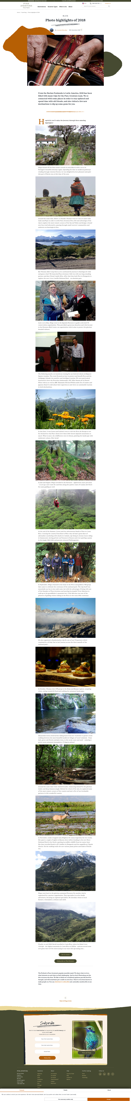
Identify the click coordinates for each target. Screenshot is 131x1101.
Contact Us (69, 1077)
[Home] (26, 6)
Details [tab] (65, 1090)
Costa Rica (40, 1079)
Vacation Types (52, 6)
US (85, 3)
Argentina (39, 1073)
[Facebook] (108, 1074)
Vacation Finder (70, 1073)
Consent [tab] (22, 1090)
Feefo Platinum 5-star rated (40, 0)
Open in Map (20, 1082)
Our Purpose (54, 1073)
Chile (38, 1077)
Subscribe (47, 1058)
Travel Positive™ (55, 1079)
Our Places (53, 1077)
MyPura (68, 1079)
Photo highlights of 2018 (34, 12)
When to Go (63, 6)
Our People (53, 1075)
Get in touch (65, 955)
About (70, 6)
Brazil (38, 1075)
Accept (108, 1099)
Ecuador (39, 1081)
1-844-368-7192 (96, 3)
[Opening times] (101, 3)
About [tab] (109, 1090)
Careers (53, 1081)
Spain (38, 1087)
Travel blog (24, 12)
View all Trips (86, 1053)
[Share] (81, 29)
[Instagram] (112, 1074)
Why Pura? (53, 1083)
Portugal (39, 1085)
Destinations (42, 6)
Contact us (108, 3)
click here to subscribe (62, 982)
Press (83, 1073)
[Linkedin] (104, 1074)
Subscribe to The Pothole (65, 961)
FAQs (68, 1075)
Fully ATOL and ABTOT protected (69, 0)
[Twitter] (100, 1074)
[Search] (109, 6)
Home (18, 12)
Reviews (84, 1075)
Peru (38, 1083)
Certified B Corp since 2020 (97, 0)
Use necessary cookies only (65, 1099)
